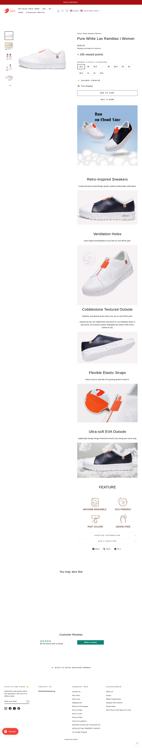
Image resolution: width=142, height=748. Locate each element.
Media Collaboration (113, 699)
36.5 (95, 67)
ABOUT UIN (40, 12)
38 (109, 67)
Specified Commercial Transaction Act (86, 725)
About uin (109, 691)
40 (129, 67)
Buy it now (107, 99)
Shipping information (107, 535)
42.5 (101, 73)
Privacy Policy (77, 717)
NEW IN (30, 9)
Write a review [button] (90, 642)
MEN (44, 9)
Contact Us (76, 691)
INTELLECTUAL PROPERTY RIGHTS (86, 728)
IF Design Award (31, 12)
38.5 (116, 67)
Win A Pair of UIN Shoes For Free (118, 710)
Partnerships (111, 706)
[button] (85, 11)
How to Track (77, 714)
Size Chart (76, 695)
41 (88, 73)
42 (94, 73)
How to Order (77, 710)
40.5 (81, 73)
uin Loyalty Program (79, 732)
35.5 (81, 67)
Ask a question (107, 541)
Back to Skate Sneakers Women (72, 667)
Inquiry (108, 695)
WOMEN (37, 9)
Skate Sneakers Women (92, 33)
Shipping (80, 48)
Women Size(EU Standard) (92, 62)
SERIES (21, 12)
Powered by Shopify (71, 739)
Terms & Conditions (79, 721)
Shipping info (77, 703)
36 (88, 67)
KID (50, 9)
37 (102, 67)
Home (79, 33)
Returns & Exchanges (80, 706)
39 (123, 67)
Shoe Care (76, 699)
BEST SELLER (22, 9)
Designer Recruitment (114, 703)
